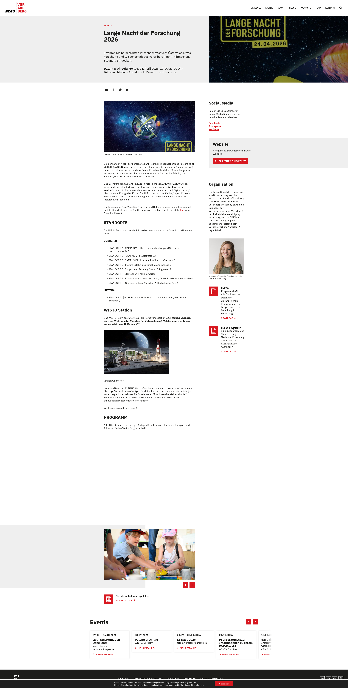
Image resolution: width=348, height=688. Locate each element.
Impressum (189, 679)
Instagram (215, 126)
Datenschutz (173, 679)
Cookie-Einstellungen (211, 679)
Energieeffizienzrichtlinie (148, 679)
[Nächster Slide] (192, 585)
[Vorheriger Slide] (185, 585)
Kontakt (330, 7)
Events (269, 7)
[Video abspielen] (149, 126)
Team (318, 7)
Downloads (124, 679)
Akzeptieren (224, 684)
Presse (292, 7)
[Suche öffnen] (340, 8)
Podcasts (305, 7)
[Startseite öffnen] (15, 8)
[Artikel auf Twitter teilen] (127, 90)
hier (182, 210)
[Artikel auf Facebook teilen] (113, 90)
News (280, 7)
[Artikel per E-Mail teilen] (106, 90)
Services (256, 7)
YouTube (214, 129)
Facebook (214, 123)
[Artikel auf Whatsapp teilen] (120, 90)
